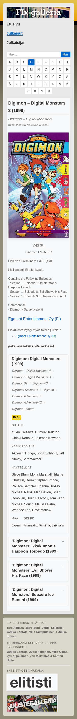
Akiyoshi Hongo (23, 453)
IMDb (16, 417)
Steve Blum (20, 474)
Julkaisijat (15, 43)
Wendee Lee (21, 510)
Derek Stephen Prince (42, 480)
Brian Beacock (37, 498)
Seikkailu (58, 525)
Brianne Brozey (48, 486)
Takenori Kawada (47, 438)
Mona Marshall (41, 474)
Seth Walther (32, 459)
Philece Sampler (24, 486)
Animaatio (30, 525)
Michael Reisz (22, 492)
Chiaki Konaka (22, 438)
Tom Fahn (57, 498)
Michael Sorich (22, 504)
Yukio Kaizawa (22, 432)
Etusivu (13, 24)
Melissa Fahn (45, 504)
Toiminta (44, 525)
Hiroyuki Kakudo (47, 432)
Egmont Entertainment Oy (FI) (34, 319)
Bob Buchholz (47, 453)
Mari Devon (42, 492)
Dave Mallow (41, 510)
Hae (65, 54)
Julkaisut (15, 33)
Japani (16, 525)
